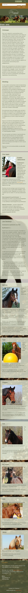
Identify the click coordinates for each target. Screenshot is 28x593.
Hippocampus (20, 182)
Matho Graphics (19, 590)
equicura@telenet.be (18, 570)
